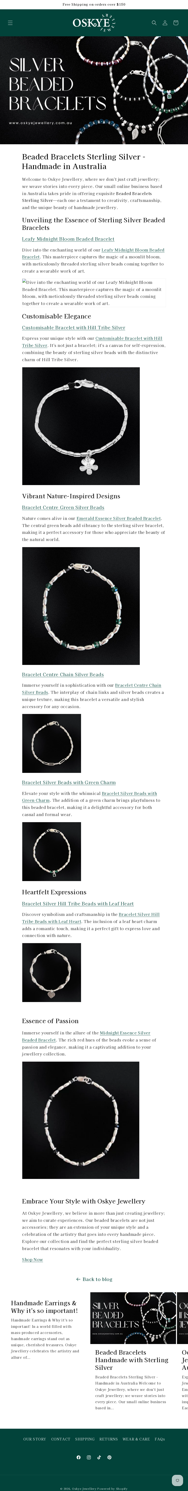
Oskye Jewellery (84, 1489)
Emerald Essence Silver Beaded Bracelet (119, 518)
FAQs (160, 1439)
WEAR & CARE (136, 1439)
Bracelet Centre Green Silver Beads (63, 507)
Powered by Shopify (112, 1489)
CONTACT (60, 1439)
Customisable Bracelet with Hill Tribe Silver (73, 327)
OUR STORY (34, 1439)
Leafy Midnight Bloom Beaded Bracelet (68, 239)
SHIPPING (84, 1439)
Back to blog (97, 1279)
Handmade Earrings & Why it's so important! (44, 1306)
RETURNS (108, 1439)
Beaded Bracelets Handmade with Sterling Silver (131, 1359)
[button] (10, 22)
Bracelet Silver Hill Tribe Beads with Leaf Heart (78, 903)
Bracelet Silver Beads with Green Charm (69, 782)
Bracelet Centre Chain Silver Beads (63, 674)
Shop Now (32, 1259)
